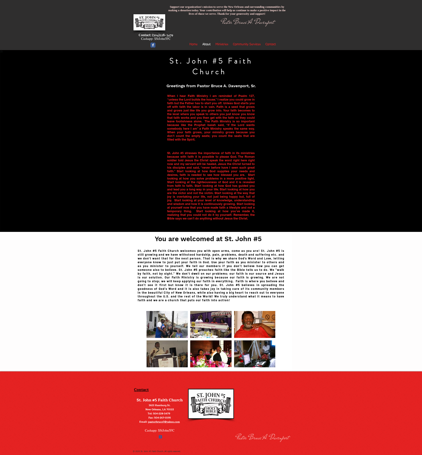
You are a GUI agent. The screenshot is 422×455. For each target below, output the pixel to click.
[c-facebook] (160, 436)
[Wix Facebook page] (153, 45)
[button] (167, 324)
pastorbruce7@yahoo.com (164, 422)
